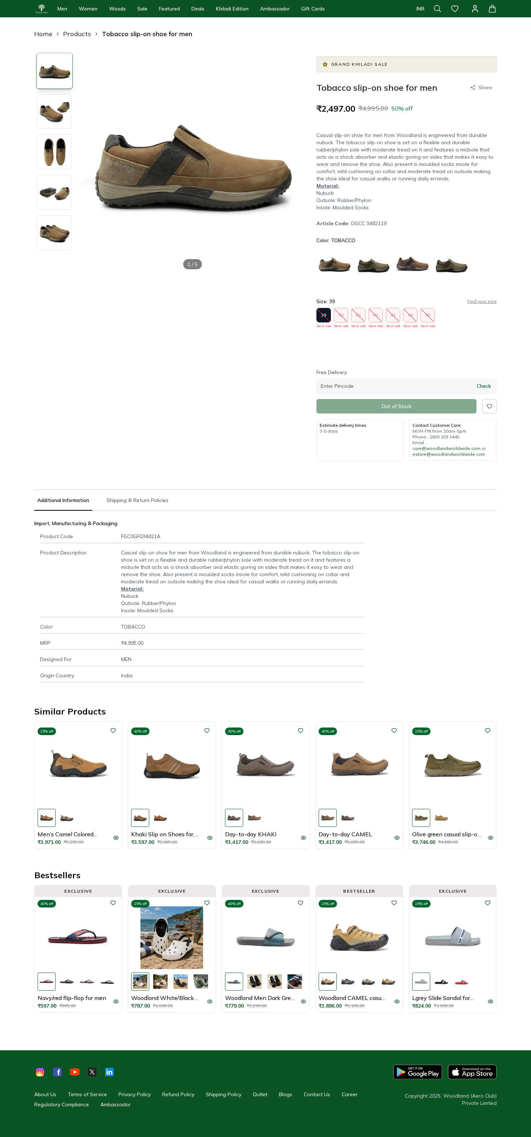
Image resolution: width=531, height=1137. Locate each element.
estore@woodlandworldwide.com (449, 454)
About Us (45, 1094)
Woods (117, 8)
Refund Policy (178, 1094)
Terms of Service (87, 1094)
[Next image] (293, 162)
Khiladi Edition (232, 8)
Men (62, 8)
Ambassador (275, 8)
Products (77, 34)
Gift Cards (313, 8)
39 (324, 317)
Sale (142, 8)
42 (376, 317)
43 (393, 317)
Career (350, 1094)
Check (484, 386)
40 (341, 317)
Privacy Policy (134, 1094)
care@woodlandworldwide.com (446, 448)
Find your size (482, 301)
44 (410, 317)
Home (43, 34)
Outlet (260, 1094)
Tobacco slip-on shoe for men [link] (147, 34)
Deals (197, 8)
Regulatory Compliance (61, 1104)
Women (88, 8)
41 (358, 317)
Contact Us (317, 1094)
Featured (169, 8)
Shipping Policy (223, 1094)
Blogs (285, 1094)
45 (428, 317)
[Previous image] (92, 162)
